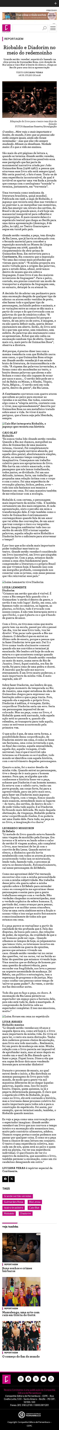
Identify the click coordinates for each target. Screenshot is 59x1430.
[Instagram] (21, 1379)
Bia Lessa (34, 1202)
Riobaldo (9, 1213)
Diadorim (25, 1213)
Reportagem (13, 39)
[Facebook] (5, 1179)
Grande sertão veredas (17, 1196)
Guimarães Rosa (13, 1202)
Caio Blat (34, 1207)
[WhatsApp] (51, 1379)
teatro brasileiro (13, 1207)
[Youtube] (43, 1379)
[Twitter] (12, 1179)
